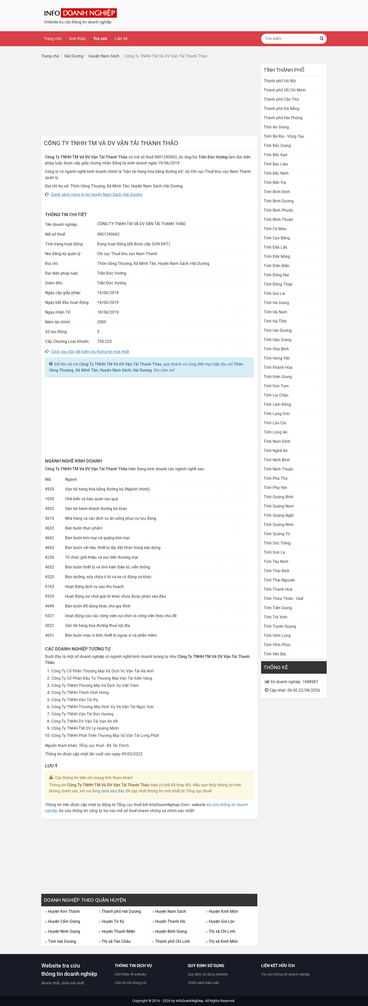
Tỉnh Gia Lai (274, 293)
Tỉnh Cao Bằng (277, 238)
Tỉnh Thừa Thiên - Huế (283, 598)
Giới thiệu (77, 38)
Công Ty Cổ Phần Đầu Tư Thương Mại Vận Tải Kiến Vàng (101, 678)
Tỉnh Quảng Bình (278, 497)
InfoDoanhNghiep (189, 1001)
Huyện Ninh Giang (62, 931)
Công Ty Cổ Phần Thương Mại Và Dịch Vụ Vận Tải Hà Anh (102, 671)
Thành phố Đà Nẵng (281, 108)
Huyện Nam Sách (169, 911)
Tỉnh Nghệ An (276, 450)
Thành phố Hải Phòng (283, 117)
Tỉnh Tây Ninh (276, 561)
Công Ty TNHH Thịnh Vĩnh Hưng (80, 692)
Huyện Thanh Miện (117, 931)
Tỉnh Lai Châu (276, 395)
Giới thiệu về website (130, 974)
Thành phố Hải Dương (120, 911)
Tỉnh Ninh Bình (277, 460)
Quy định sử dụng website (208, 974)
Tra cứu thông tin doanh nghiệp (285, 974)
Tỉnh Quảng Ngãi (279, 515)
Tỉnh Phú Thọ (276, 478)
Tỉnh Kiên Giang (278, 376)
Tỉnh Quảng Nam (279, 506)
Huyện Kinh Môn (222, 911)
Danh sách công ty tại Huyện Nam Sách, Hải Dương (96, 194)
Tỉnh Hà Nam (275, 312)
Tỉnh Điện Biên (276, 265)
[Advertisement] (149, 99)
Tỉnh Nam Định (277, 441)
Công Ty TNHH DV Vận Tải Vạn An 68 (84, 721)
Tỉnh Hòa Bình (276, 349)
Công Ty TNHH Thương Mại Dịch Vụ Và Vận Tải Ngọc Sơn (102, 706)
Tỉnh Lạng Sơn (277, 413)
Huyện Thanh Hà (168, 921)
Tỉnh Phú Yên (275, 487)
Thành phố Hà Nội (280, 80)
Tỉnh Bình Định (277, 191)
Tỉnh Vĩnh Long (277, 635)
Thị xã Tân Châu (115, 941)
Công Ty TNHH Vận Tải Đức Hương (82, 714)
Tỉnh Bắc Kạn (275, 154)
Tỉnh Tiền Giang (278, 607)
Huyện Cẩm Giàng (62, 921)
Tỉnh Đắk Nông (277, 256)
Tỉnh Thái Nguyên (279, 580)
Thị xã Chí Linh (220, 931)
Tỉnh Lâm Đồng (277, 404)
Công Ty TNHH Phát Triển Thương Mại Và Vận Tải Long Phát (105, 735)
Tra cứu (100, 38)
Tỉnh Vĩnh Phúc (277, 644)
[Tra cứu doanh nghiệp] (81, 15)
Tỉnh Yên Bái (275, 654)
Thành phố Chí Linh (171, 941)
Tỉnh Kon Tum (276, 386)
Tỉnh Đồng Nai (276, 275)
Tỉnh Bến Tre (275, 182)
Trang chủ (53, 38)
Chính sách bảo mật (203, 983)
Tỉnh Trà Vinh (275, 617)
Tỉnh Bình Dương (279, 201)
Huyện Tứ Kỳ (111, 921)
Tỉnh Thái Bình (277, 570)
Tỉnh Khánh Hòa (278, 367)
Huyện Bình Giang (169, 931)
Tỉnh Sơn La (274, 552)
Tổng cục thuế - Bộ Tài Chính (104, 745)
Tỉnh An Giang (276, 127)
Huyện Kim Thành (62, 911)
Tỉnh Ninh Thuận (278, 469)
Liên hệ (121, 38)
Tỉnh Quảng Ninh (279, 524)
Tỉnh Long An (275, 432)
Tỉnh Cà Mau (275, 228)
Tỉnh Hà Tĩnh (275, 321)
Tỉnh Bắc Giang (277, 145)
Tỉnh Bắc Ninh (276, 173)
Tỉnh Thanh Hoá (278, 589)
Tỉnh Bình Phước (278, 210)
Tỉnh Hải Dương (60, 941)
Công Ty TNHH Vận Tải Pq (74, 699)
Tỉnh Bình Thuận (278, 219)
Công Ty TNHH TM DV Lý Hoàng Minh (85, 728)
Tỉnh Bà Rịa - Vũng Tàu (284, 136)
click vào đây (112, 791)
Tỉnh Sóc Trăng (277, 543)
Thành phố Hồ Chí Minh (285, 90)
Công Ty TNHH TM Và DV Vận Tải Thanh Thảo (120, 364)
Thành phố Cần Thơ (281, 99)
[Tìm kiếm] (322, 39)
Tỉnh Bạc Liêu (276, 164)
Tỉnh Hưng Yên (277, 358)
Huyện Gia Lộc (220, 921)
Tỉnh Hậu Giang (277, 339)
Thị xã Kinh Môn (222, 941)
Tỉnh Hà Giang (276, 302)
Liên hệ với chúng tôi (130, 983)
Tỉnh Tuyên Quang (280, 626)
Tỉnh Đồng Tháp (278, 284)
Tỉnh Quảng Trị (277, 533)
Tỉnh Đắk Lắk (275, 247)
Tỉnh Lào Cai (275, 423)
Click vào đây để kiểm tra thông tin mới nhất (90, 351)
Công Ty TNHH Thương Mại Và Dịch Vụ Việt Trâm (95, 685)
